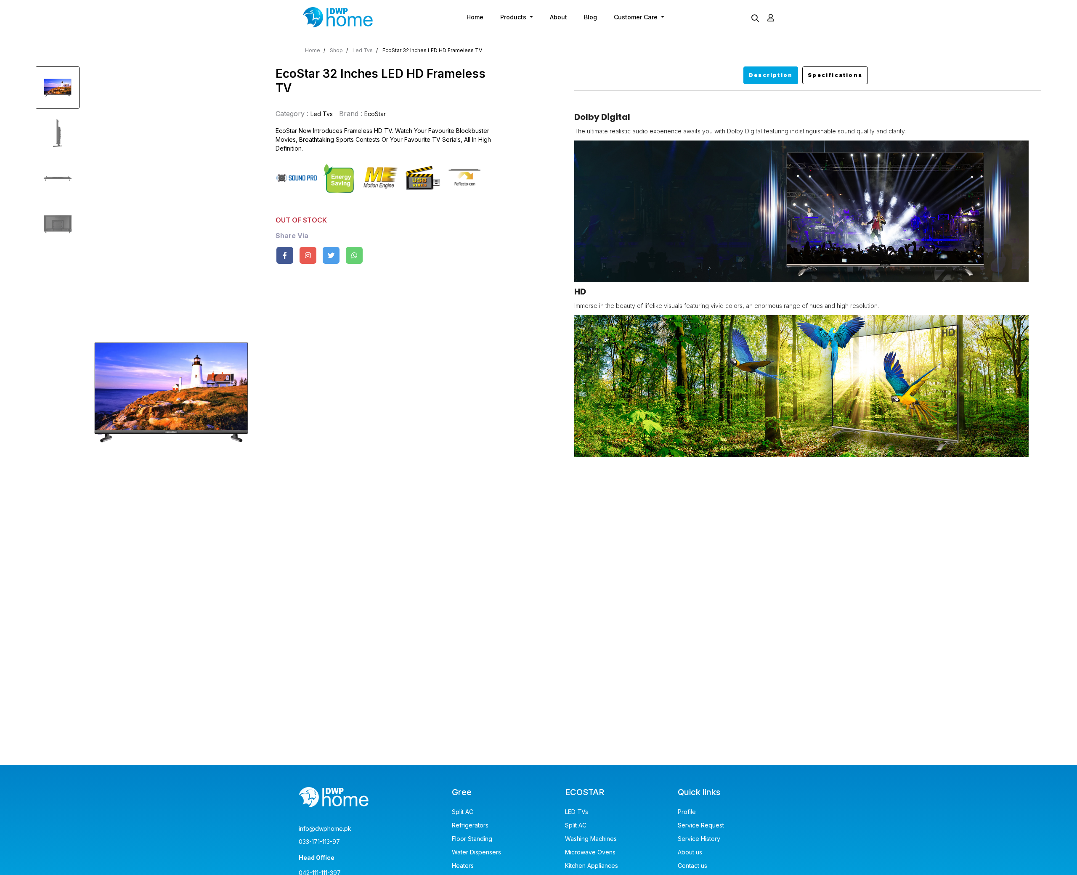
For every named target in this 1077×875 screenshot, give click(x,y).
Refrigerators (470, 825)
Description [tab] (771, 75)
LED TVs (576, 812)
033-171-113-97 (319, 841)
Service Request (701, 825)
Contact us (692, 865)
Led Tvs (363, 50)
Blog (590, 17)
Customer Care (636, 17)
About (558, 17)
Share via (292, 236)
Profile (687, 812)
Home (475, 17)
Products (514, 17)
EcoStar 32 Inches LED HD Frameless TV (432, 50)
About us (690, 852)
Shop (336, 50)
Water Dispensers (476, 852)
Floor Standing (472, 838)
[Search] (755, 18)
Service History (699, 838)
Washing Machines (591, 838)
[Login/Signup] (770, 17)
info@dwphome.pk (325, 828)
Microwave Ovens (590, 852)
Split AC (462, 812)
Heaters (463, 865)
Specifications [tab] (835, 75)
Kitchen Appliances (591, 865)
